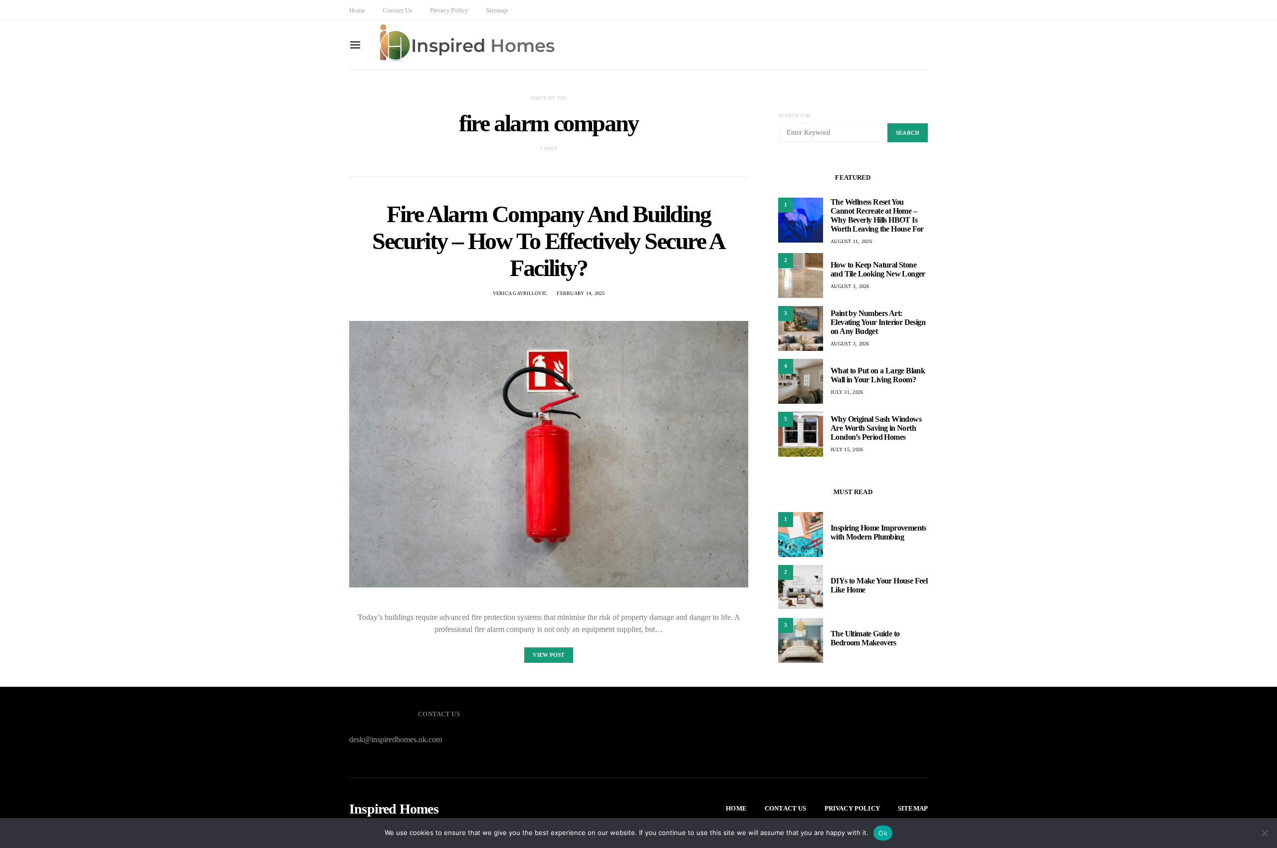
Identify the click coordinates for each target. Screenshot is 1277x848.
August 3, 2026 (850, 286)
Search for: (795, 115)
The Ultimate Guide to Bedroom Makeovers (865, 638)
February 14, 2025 (581, 293)
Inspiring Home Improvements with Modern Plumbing (878, 532)
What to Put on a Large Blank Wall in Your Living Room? (878, 375)
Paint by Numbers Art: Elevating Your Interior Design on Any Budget (878, 322)
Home (357, 10)
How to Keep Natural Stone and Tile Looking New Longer (878, 269)
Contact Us (397, 10)
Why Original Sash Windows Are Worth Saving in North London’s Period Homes (876, 428)
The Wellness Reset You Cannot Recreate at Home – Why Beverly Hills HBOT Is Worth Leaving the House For (877, 215)
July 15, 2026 (847, 449)
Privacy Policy (449, 10)
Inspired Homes (393, 809)
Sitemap (496, 10)
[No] (1265, 833)
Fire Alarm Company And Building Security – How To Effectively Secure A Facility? (548, 241)
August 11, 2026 (851, 241)
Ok (882, 833)
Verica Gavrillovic (520, 293)
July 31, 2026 (847, 392)
